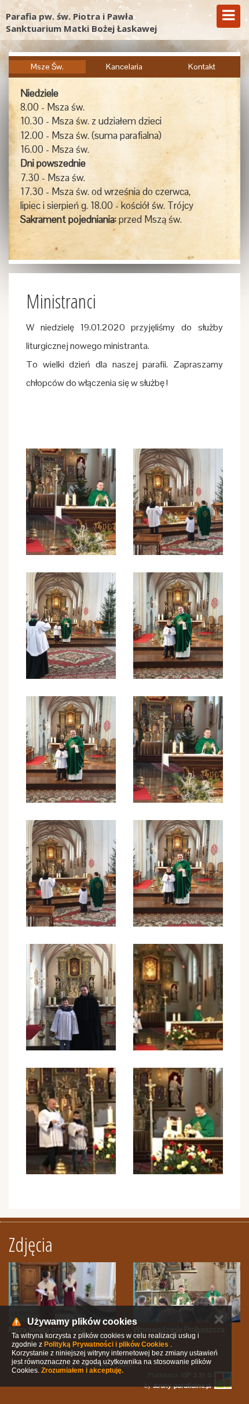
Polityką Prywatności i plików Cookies (106, 1344)
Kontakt (201, 66)
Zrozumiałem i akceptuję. (82, 1370)
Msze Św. (47, 66)
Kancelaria (124, 66)
